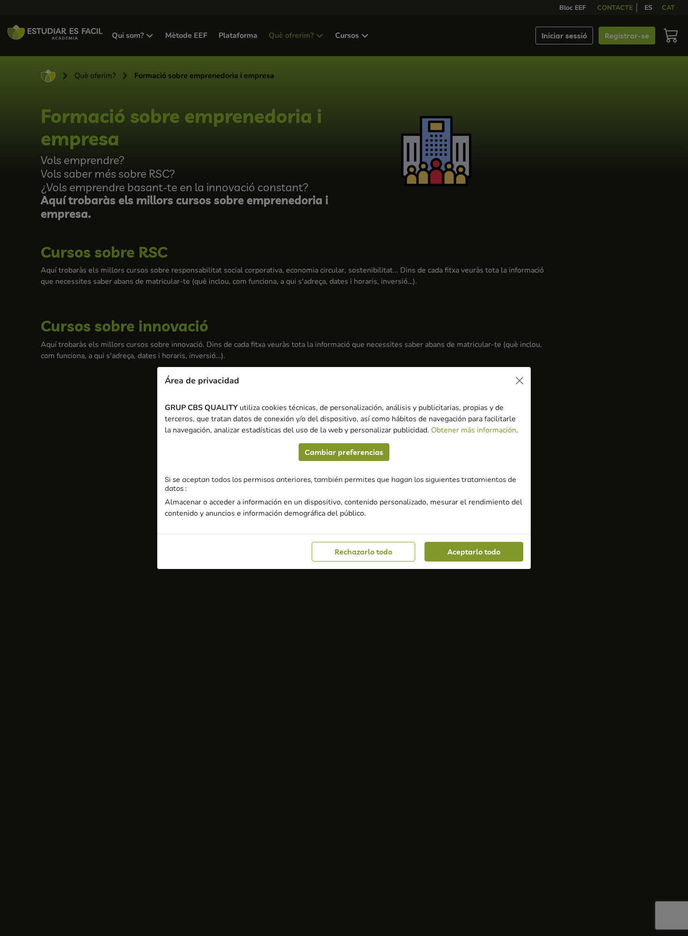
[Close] (519, 380)
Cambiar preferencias (344, 452)
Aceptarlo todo (473, 551)
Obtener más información (473, 430)
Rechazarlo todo (363, 551)
